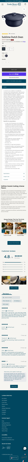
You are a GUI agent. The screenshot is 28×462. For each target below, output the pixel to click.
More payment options (14, 77)
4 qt (3, 48)
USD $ (14, 457)
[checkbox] (5, 304)
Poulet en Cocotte (7, 235)
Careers (3, 406)
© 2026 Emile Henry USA (7, 454)
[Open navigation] (2, 4)
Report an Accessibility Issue (8, 439)
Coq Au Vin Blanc (20, 235)
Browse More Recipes (14, 242)
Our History (4, 398)
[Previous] (4, 19)
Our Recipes (4, 400)
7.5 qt (11, 48)
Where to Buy (5, 404)
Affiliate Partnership (6, 408)
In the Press (4, 402)
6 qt (7, 48)
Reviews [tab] (7, 294)
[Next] (24, 19)
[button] (14, 262)
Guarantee (6, 179)
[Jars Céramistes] (4, 448)
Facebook (4, 410)
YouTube (4, 414)
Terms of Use (4, 430)
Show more (14, 386)
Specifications (6, 173)
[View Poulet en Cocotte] (7, 228)
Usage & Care (6, 176)
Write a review (14, 287)
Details (5, 87)
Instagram (4, 412)
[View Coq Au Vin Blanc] (20, 228)
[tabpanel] (14, 342)
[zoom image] (24, 9)
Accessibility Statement (7, 437)
